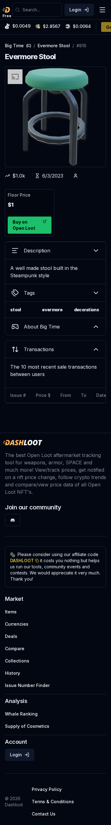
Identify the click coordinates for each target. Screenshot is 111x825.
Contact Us (44, 813)
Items (11, 611)
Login (75, 9)
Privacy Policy (47, 789)
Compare (14, 648)
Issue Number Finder (27, 685)
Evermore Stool (54, 45)
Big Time (14, 45)
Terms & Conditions (53, 801)
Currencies (16, 624)
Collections (17, 660)
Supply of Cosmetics (27, 726)
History (12, 673)
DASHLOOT (22, 560)
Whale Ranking (21, 713)
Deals (11, 636)
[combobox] (41, 10)
